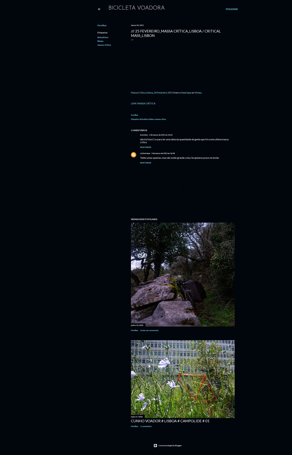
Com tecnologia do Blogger (170, 445)
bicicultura (102, 37)
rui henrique (185, 92)
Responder (145, 147)
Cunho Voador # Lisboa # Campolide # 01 (170, 421)
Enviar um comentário (149, 330)
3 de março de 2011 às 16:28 (163, 153)
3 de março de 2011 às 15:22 (160, 135)
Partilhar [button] (102, 25)
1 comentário (146, 426)
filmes (100, 41)
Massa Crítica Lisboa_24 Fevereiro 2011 (152, 92)
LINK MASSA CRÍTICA (143, 103)
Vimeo (198, 92)
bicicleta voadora (136, 8)
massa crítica (104, 45)
